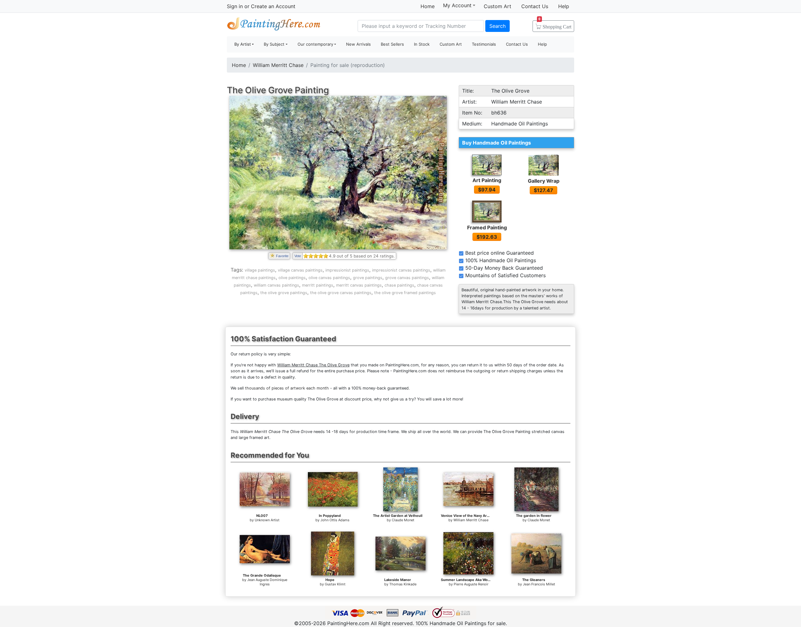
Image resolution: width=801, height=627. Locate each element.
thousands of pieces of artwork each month (287, 388)
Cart (554, 24)
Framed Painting (487, 227)
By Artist (242, 44)
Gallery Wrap (543, 181)
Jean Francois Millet (539, 584)
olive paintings (292, 277)
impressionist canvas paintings (401, 270)
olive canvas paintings (329, 277)
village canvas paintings (300, 270)
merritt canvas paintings (359, 285)
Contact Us (534, 6)
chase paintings (399, 285)
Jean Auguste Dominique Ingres (267, 582)
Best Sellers (392, 44)
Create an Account (273, 6)
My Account (457, 5)
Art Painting (486, 180)
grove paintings (367, 277)
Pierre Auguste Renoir (471, 584)
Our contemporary (315, 44)
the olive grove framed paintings (405, 292)
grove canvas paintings (407, 277)
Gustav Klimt (335, 584)
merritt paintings (317, 285)
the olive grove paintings (283, 292)
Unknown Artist (267, 520)
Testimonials (484, 44)
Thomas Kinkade (402, 584)
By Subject (274, 44)
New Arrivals (358, 44)
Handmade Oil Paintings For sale (274, 25)
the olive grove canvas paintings (340, 292)
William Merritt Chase (278, 65)
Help (563, 6)
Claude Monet (403, 520)
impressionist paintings (347, 270)
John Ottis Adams (334, 520)
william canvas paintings (276, 285)
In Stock (422, 44)
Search (497, 26)
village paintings (260, 270)
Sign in (235, 6)
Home (428, 6)
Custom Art (497, 6)
